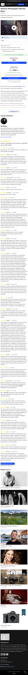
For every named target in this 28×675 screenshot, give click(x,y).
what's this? (20, 54)
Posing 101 (3, 605)
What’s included (17, 81)
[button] (25, 672)
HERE (19, 86)
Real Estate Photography (6, 546)
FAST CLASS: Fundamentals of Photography (11, 585)
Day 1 (2, 40)
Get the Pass (21, 4)
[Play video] (14, 27)
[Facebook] (4, 654)
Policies (14, 673)
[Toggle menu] (26, 4)
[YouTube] (2, 654)
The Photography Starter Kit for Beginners (10, 487)
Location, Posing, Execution (7, 506)
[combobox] (11, 4)
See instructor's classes (6, 137)
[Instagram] (7, 654)
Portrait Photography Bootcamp (8, 565)
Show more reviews (7, 463)
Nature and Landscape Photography (9, 526)
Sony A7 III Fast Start (5, 625)
